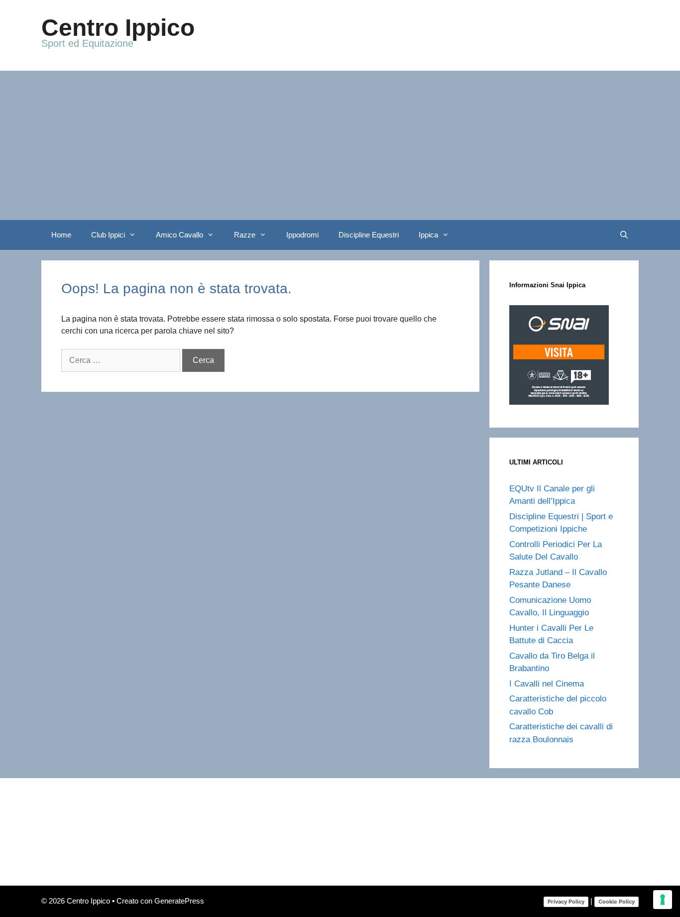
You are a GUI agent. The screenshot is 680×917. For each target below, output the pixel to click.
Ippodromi (302, 234)
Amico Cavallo (179, 234)
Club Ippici (108, 234)
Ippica (428, 234)
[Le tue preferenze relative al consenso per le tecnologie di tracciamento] (662, 899)
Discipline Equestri (369, 234)
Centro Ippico (118, 27)
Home (61, 234)
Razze (244, 234)
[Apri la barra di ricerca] (624, 235)
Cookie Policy (616, 901)
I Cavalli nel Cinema (546, 683)
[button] (135, 235)
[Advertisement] (340, 145)
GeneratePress (179, 901)
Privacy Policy (566, 901)
